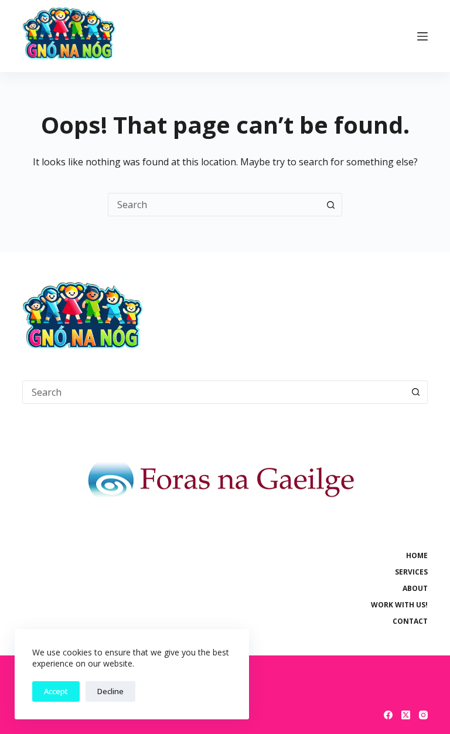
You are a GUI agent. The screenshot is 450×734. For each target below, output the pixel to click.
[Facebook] (388, 715)
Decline (110, 691)
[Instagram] (423, 715)
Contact (410, 621)
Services (411, 572)
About (415, 588)
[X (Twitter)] (405, 715)
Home (417, 555)
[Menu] (422, 36)
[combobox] (213, 204)
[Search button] (330, 204)
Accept (56, 691)
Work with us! (399, 605)
